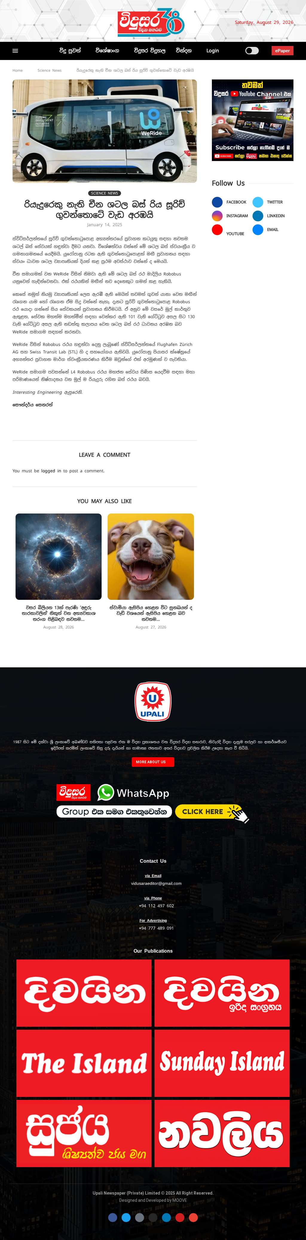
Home (18, 70)
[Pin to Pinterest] (105, 432)
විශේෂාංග (107, 50)
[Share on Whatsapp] (131, 432)
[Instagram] (35, 22)
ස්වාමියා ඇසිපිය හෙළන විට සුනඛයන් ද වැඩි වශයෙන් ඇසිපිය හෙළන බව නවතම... (151, 613)
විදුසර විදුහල (150, 50)
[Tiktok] (139, 1217)
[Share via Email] (158, 432)
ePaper (282, 50)
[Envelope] (193, 1217)
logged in (51, 470)
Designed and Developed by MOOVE (153, 1200)
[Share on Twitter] (92, 432)
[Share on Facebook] (79, 432)
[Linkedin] (45, 22)
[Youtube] (52, 22)
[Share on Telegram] (145, 432)
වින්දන (184, 50)
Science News (50, 70)
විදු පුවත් (70, 50)
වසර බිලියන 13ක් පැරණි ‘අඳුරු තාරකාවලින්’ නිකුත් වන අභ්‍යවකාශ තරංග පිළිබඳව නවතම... (59, 613)
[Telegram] (69, 22)
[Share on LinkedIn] (118, 432)
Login (212, 50)
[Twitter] (25, 22)
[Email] (59, 22)
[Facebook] (15, 22)
